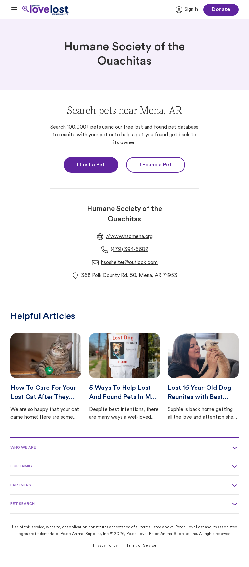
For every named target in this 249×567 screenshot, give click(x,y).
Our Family (21, 466)
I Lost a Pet (91, 164)
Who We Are (23, 448)
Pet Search (22, 504)
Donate (221, 9)
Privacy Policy (105, 546)
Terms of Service (141, 546)
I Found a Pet (156, 164)
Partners (20, 485)
